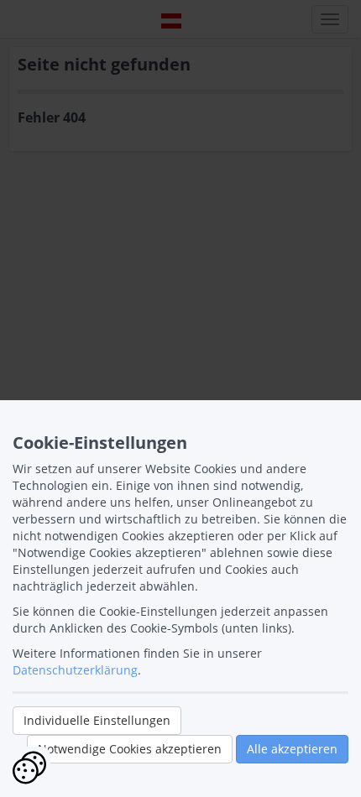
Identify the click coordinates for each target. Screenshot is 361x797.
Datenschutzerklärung (75, 670)
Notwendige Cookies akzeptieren (130, 749)
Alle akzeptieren (292, 749)
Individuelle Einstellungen (97, 720)
